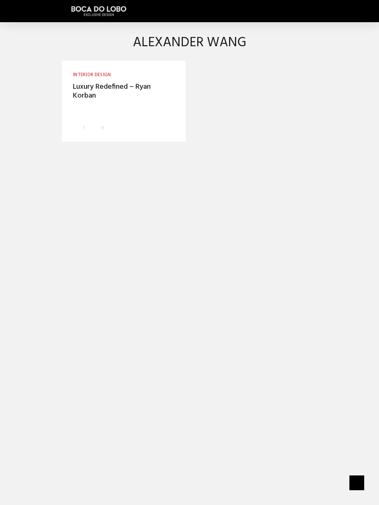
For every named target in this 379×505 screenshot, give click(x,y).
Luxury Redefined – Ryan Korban (112, 91)
